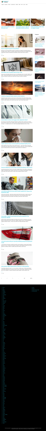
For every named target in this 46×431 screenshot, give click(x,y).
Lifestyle (17, 4)
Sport (24, 4)
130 (24, 278)
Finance (9, 4)
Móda (19, 4)
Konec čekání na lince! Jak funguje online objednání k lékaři (14, 120)
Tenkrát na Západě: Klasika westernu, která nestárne (13, 96)
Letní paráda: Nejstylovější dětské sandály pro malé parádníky (15, 266)
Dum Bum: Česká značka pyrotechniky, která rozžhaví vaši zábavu (39, 45)
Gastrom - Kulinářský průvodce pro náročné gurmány (39, 57)
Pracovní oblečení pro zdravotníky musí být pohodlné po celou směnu (16, 167)
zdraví (2, 125)
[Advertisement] (23, 10)
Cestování (5, 4)
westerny (2, 101)
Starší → (31, 278)
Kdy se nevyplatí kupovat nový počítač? (10, 48)
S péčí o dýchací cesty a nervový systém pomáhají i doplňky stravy (16, 143)
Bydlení (3, 4)
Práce (22, 4)
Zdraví (26, 4)
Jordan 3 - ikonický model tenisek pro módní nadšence (39, 70)
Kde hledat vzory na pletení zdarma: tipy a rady (11, 72)
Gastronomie (13, 4)
